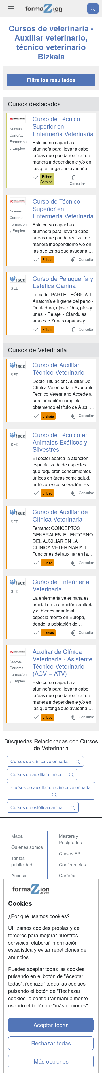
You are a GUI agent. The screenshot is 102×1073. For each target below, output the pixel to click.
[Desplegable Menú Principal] (11, 8)
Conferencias (72, 864)
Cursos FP (69, 853)
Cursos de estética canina (37, 807)
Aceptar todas (51, 1025)
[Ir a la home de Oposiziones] (44, 8)
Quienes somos (27, 847)
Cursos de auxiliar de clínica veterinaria (51, 787)
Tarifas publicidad (21, 861)
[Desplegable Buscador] (93, 8)
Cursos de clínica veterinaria (39, 761)
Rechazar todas (51, 1043)
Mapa (17, 836)
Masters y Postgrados (70, 839)
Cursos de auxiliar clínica (36, 774)
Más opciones (51, 1061)
